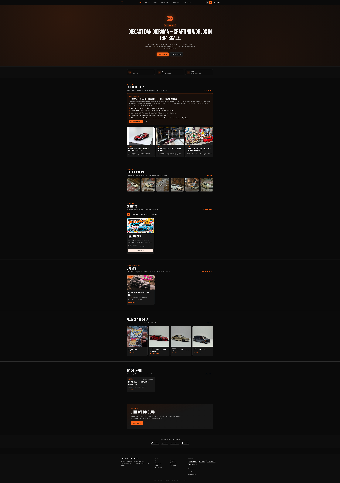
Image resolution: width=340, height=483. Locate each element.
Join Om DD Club (177, 54)
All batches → (208, 374)
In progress (144, 214)
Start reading (135, 121)
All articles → (208, 90)
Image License (192, 474)
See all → (210, 175)
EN (210, 2)
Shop (156, 465)
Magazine (147, 2)
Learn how (136, 423)
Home (140, 2)
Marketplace (176, 2)
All (128, 214)
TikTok (203, 461)
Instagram (193, 461)
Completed (154, 214)
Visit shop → (209, 323)
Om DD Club (187, 2)
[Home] (122, 2)
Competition (165, 2)
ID (207, 2)
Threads (193, 464)
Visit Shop (161, 54)
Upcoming (135, 214)
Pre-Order (173, 465)
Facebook (212, 461)
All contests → (207, 209)
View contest (140, 250)
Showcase (156, 2)
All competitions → (206, 271)
